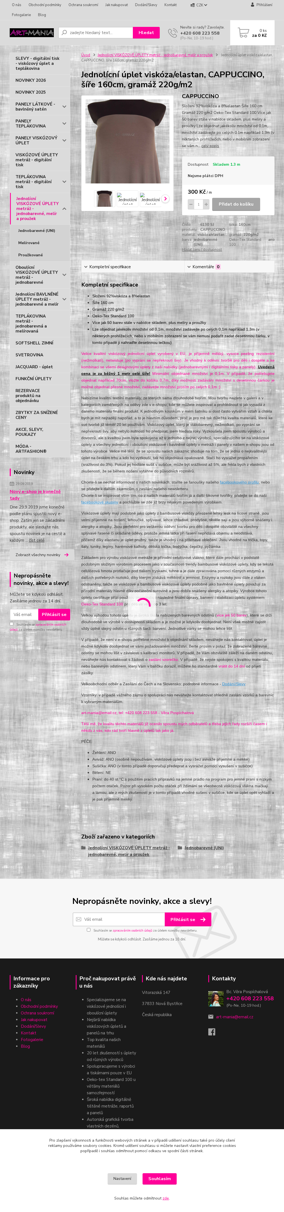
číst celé (37, 540)
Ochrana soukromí (83, 4)
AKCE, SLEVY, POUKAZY (29, 432)
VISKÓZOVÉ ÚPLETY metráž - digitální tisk (37, 160)
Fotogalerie (21, 14)
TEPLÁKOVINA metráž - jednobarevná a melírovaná (31, 323)
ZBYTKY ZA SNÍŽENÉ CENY (37, 415)
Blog (42, 14)
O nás (16, 4)
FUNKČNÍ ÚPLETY (34, 379)
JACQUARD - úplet (34, 367)
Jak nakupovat (116, 4)
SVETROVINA (29, 355)
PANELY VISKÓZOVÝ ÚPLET (36, 140)
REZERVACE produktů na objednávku (28, 395)
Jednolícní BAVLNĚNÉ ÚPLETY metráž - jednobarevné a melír (37, 299)
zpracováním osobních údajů (132, 931)
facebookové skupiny (99, 502)
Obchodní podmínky (45, 4)
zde (166, 1198)
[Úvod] (32, 32)
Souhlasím (159, 1179)
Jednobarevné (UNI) (36, 230)
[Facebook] (214, 1033)
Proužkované (30, 255)
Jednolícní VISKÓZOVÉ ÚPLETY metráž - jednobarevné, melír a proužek (37, 208)
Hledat (146, 33)
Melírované (28, 243)
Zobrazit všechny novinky (38, 555)
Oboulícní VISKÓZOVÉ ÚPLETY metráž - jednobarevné (37, 275)
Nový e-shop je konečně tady (35, 495)
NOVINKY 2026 (31, 80)
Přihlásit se (54, 615)
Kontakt (170, 4)
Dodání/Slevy (146, 4)
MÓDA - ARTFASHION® (31, 449)
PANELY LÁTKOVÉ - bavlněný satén (35, 106)
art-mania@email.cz (234, 1017)
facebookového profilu (239, 482)
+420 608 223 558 (200, 33)
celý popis (210, 146)
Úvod (85, 55)
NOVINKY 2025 (31, 92)
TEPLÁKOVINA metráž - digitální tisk (34, 182)
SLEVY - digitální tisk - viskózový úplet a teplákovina (37, 63)
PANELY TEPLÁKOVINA (31, 123)
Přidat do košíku (236, 204)
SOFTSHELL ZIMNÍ (34, 343)
